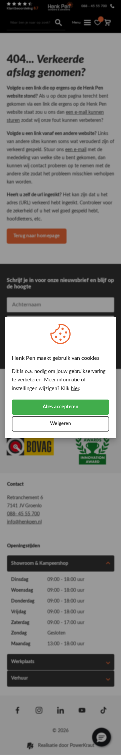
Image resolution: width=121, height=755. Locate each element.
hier (75, 388)
